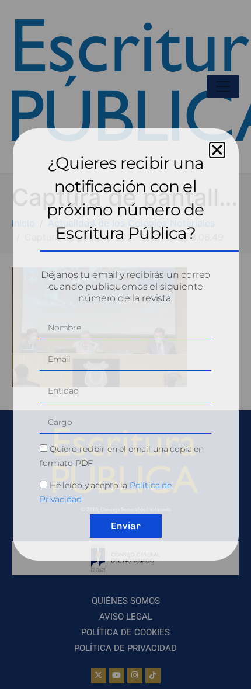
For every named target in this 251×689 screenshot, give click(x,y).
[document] (125, 344)
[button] (217, 150)
